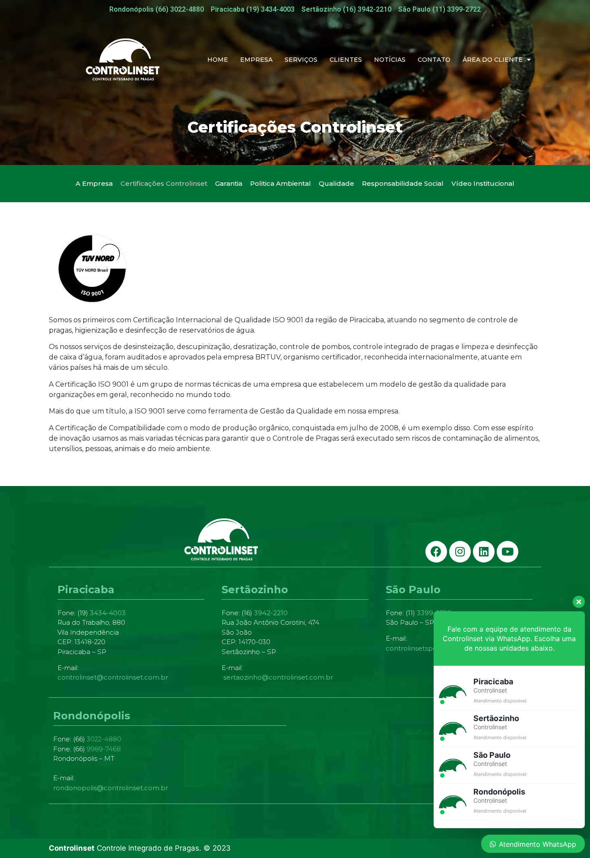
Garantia (228, 183)
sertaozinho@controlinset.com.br (278, 677)
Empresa (256, 60)
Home (217, 60)
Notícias (390, 60)
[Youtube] (507, 551)
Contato (434, 60)
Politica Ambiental (280, 183)
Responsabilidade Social (403, 183)
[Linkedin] (484, 551)
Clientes (346, 60)
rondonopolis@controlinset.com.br (110, 788)
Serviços (301, 60)
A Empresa (94, 183)
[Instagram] (460, 551)
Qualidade (336, 183)
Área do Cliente (493, 60)
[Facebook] (436, 551)
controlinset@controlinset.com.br (112, 677)
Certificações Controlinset (164, 183)
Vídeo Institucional (482, 183)
